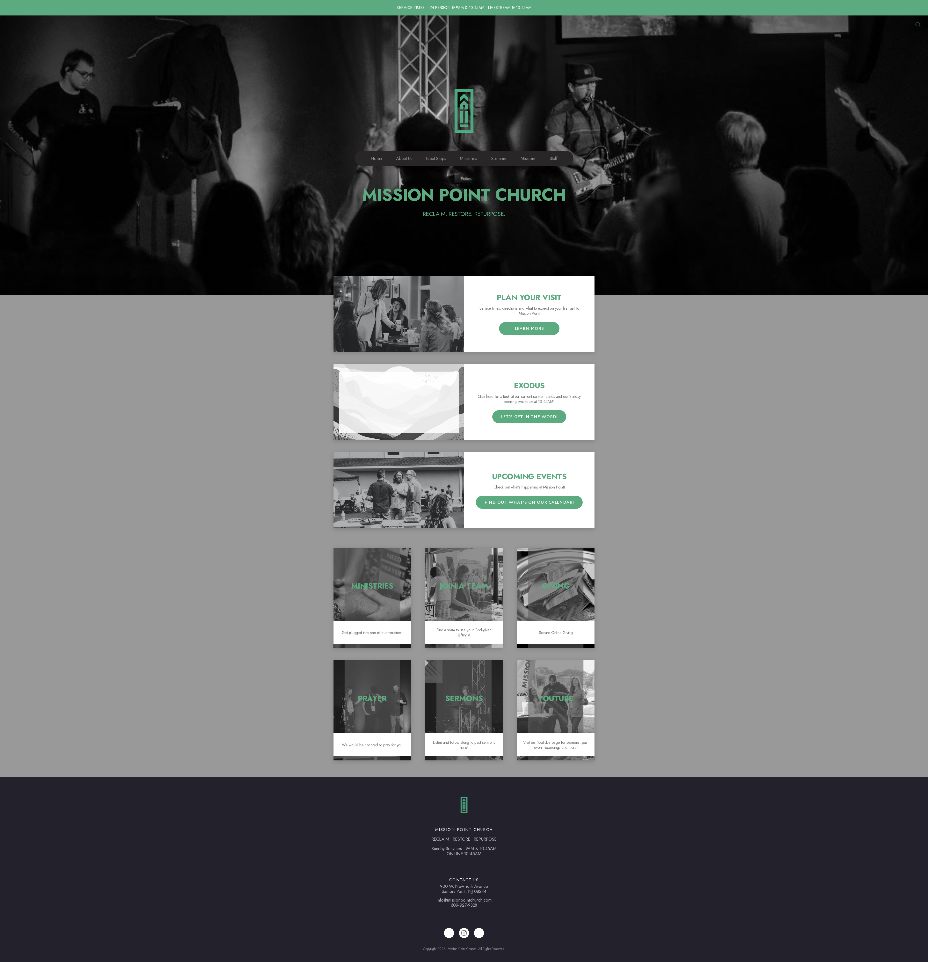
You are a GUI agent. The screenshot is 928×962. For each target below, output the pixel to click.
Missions (528, 158)
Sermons (499, 158)
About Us (404, 158)
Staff (553, 158)
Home (376, 158)
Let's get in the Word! (529, 416)
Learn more (529, 328)
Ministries (468, 158)
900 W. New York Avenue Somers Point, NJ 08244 (464, 889)
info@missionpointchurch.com (463, 900)
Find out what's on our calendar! (529, 502)
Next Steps (436, 158)
